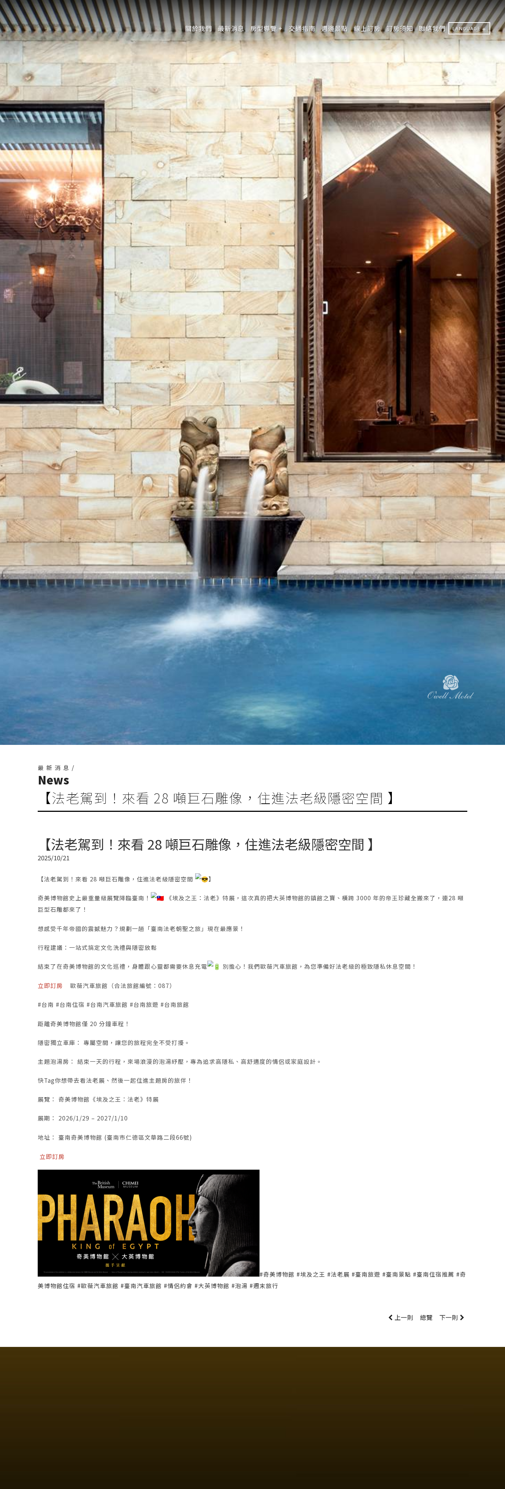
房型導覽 (263, 28)
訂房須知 (399, 28)
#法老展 (338, 1274)
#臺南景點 (396, 1274)
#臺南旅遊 (366, 1274)
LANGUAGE (466, 28)
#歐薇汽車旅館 (98, 1285)
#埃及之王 (310, 1274)
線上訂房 (367, 28)
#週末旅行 (264, 1285)
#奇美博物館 (277, 1274)
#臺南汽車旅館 (141, 1285)
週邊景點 (334, 28)
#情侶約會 (178, 1285)
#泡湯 (239, 1285)
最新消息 (231, 28)
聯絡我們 (432, 28)
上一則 (403, 1317)
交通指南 (302, 28)
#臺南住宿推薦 (433, 1274)
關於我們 (198, 28)
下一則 (448, 1317)
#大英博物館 (212, 1285)
